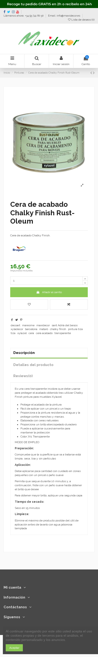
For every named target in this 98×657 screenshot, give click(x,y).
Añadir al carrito (52, 292)
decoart (15, 325)
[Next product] (93, 72)
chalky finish (58, 329)
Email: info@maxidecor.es (64, 15)
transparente (62, 333)
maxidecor (43, 325)
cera (31, 333)
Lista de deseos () (82, 19)
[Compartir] (12, 320)
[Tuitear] (16, 320)
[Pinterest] (21, 320)
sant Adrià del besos (65, 325)
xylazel (22, 333)
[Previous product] (91, 72)
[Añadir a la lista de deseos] (29, 304)
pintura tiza (75, 329)
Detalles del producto (33, 365)
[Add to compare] (69, 304)
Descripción (24, 353)
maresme (28, 325)
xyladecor (17, 329)
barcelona (31, 329)
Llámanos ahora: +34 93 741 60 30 (24, 15)
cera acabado (44, 333)
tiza (13, 333)
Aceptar (14, 647)
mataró (43, 329)
